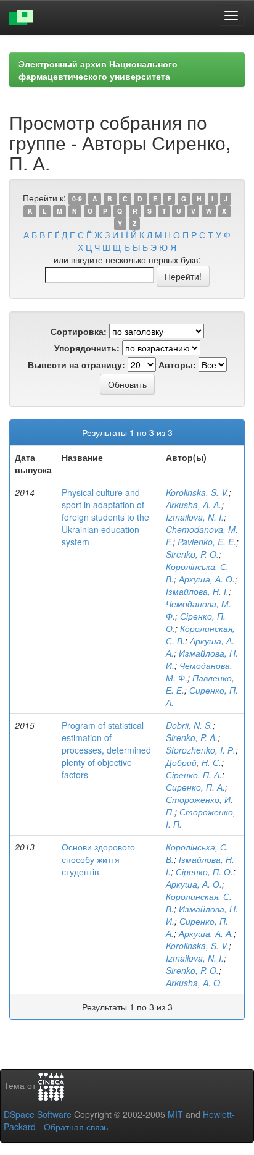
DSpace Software (38, 1114)
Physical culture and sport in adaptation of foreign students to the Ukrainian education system (105, 517)
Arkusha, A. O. (194, 982)
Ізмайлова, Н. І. (197, 591)
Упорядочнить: (87, 348)
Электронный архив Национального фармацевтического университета (98, 69)
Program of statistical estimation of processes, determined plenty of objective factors (106, 750)
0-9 (77, 198)
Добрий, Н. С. (193, 762)
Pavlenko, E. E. (207, 542)
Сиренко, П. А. (195, 787)
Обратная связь (76, 1126)
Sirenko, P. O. (192, 554)
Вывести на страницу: (76, 364)
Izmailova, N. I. (195, 517)
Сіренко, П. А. (194, 774)
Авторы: (177, 364)
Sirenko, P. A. (192, 737)
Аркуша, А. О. (207, 579)
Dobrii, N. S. (189, 725)
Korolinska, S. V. (197, 492)
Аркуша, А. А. (206, 933)
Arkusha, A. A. (193, 504)
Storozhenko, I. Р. (201, 750)
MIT (175, 1114)
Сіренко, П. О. (204, 871)
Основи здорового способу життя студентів (98, 859)
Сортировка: (79, 331)
